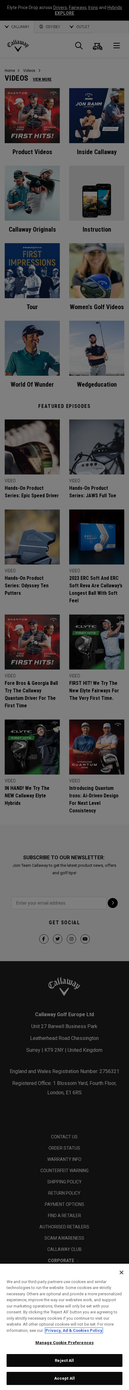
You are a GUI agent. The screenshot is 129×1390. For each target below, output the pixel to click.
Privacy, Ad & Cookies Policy (73, 1330)
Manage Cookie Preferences (64, 1342)
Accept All (64, 1378)
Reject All (64, 1360)
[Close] (121, 1272)
